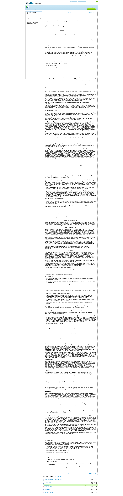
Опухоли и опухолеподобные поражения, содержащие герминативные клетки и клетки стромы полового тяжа (34, 19)
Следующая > (91, 12)
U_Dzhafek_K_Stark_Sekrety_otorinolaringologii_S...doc (53, 479)
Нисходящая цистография (31, 12)
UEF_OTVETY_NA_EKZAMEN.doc (49, 480)
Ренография (29, 13)
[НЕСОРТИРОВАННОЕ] (58, 476)
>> (95, 12)
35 (85, 489)
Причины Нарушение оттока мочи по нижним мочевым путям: (33, 15)
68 (85, 482)
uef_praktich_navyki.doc (48, 482)
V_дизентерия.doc (47, 489)
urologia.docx (46, 485)
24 (85, 485)
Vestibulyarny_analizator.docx (48, 492)
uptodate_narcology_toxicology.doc (49, 483)
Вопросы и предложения (82, 1)
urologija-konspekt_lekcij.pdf (48, 486)
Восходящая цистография (31, 11)
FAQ (71, 1)
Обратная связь (74, 1)
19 (85, 486)
